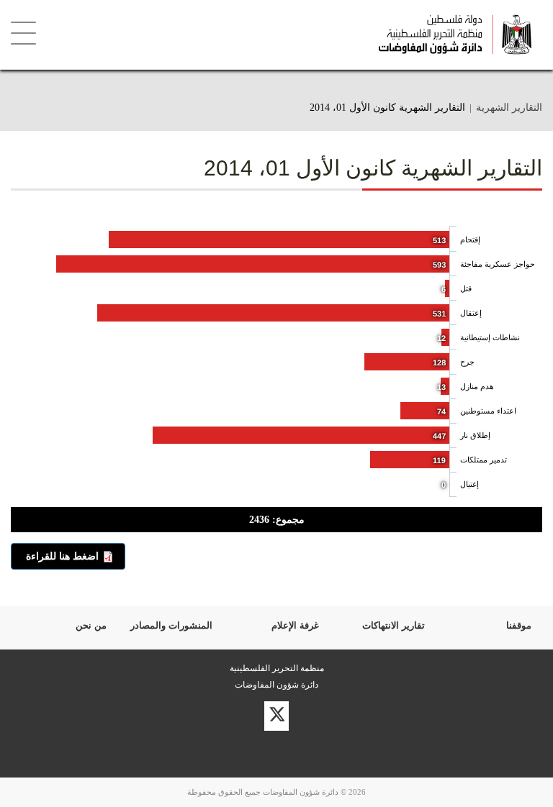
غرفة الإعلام (295, 625)
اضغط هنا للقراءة (62, 556)
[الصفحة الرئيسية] (316, 34)
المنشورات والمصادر (171, 625)
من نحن (91, 625)
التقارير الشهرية (509, 107)
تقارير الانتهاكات (393, 625)
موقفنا (518, 625)
